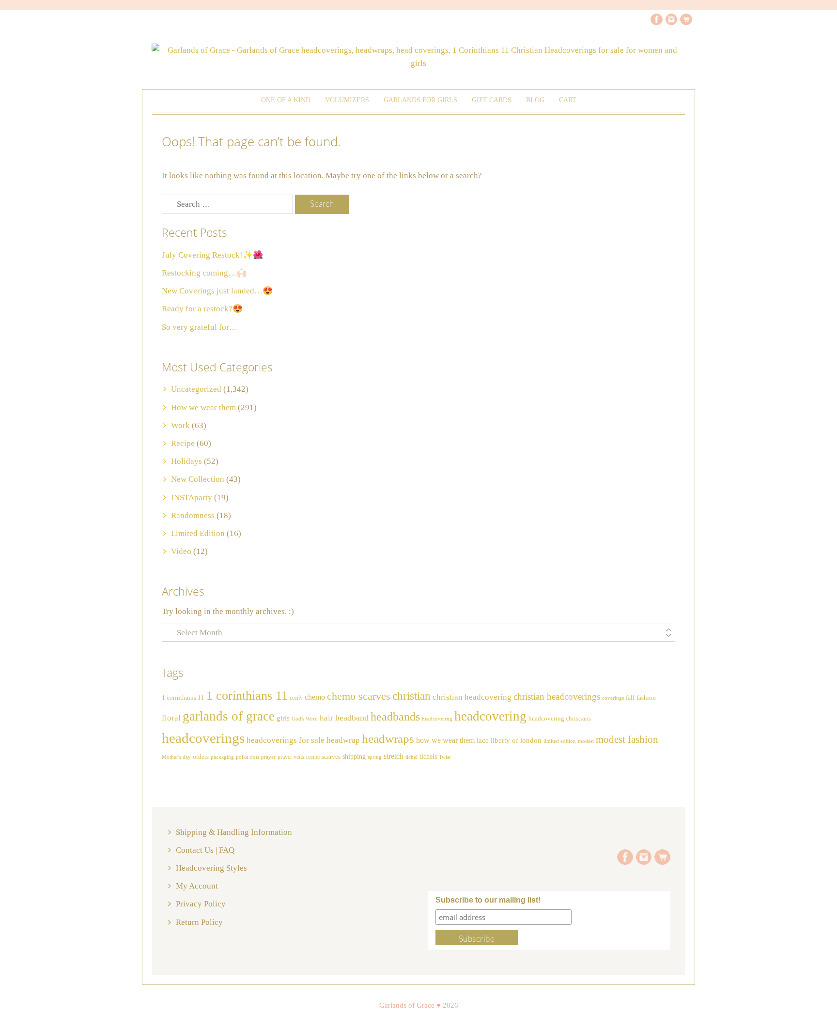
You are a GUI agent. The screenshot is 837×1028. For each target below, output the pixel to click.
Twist (444, 757)
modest (586, 741)
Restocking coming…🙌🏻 (204, 272)
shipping (354, 756)
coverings (613, 698)
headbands (395, 716)
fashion (646, 697)
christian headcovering (472, 697)
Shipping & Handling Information (234, 832)
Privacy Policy (201, 903)
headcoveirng (437, 718)
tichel (411, 757)
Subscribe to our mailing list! (488, 900)
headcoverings (203, 738)
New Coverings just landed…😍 (217, 290)
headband (352, 717)
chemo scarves (358, 696)
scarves (331, 756)
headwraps (388, 738)
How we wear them (203, 407)
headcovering (490, 716)
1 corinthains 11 (183, 697)
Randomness (193, 515)
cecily (296, 697)
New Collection (197, 479)
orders (201, 756)
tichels (428, 756)
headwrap (343, 740)
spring (375, 757)
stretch (393, 756)
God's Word (305, 718)
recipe (313, 756)
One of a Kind (285, 100)
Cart (567, 100)
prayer (268, 757)
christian (411, 696)
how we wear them (445, 740)
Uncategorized (196, 389)
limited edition (559, 741)
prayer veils (291, 756)
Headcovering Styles (211, 868)
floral (171, 717)
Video (181, 551)
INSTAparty (191, 497)
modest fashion (627, 739)
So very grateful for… (199, 327)
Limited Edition (198, 533)
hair (326, 717)
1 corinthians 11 (247, 696)
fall (630, 697)
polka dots (247, 757)
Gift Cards (492, 100)
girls (283, 718)
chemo (315, 697)
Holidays (186, 461)
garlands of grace (229, 716)
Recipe (183, 443)
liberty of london (516, 740)
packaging (222, 757)
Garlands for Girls (420, 100)
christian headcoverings (556, 696)
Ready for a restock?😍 (202, 308)
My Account (197, 885)
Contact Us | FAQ (205, 850)
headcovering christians (559, 718)
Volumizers (347, 100)
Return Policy (199, 922)
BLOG (535, 100)
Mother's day (176, 757)
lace (483, 740)
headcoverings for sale (286, 740)
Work (180, 425)
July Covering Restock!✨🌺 (212, 255)
